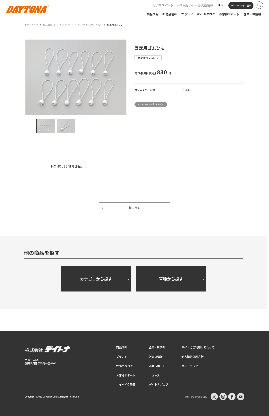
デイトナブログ (158, 384)
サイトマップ (190, 366)
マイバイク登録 (125, 384)
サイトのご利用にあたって (198, 347)
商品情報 (47, 24)
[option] (75, 77)
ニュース (154, 375)
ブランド (121, 357)
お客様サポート (125, 375)
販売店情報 (205, 5)
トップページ (31, 24)
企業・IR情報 (157, 347)
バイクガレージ (65, 24)
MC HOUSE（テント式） (90, 24)
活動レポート (157, 366)
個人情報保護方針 (192, 357)
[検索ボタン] (259, 5)
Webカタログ (124, 366)
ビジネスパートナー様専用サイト (175, 5)
